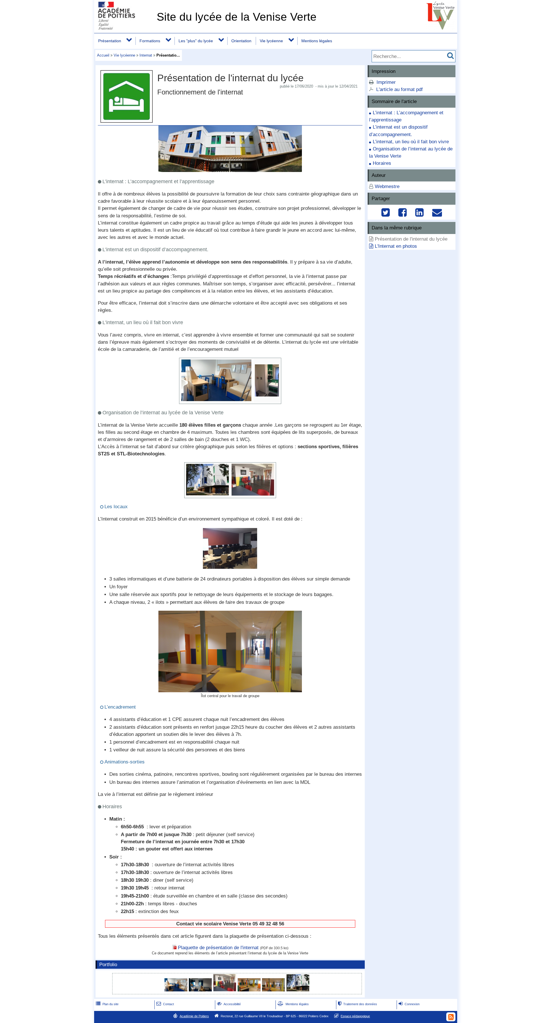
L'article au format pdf (399, 89)
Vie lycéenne (271, 40)
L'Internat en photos (396, 246)
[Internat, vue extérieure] (207, 494)
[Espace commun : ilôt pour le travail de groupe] (230, 690)
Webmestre (387, 186)
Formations (149, 40)
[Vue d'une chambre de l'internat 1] (176, 990)
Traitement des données (357, 1004)
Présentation (109, 40)
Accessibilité (229, 1004)
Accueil (103, 55)
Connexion (409, 1004)
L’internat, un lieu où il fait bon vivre (411, 141)
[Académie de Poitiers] (124, 28)
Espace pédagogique (355, 1016)
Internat (145, 55)
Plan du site (107, 1004)
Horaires (382, 163)
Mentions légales (316, 40)
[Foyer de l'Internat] (252, 494)
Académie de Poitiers (194, 1016)
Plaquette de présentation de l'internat (218, 947)
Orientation (241, 40)
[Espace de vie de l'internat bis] (250, 990)
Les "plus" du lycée (196, 40)
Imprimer (386, 82)
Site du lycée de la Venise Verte (237, 17)
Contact (165, 1004)
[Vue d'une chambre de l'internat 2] (201, 990)
